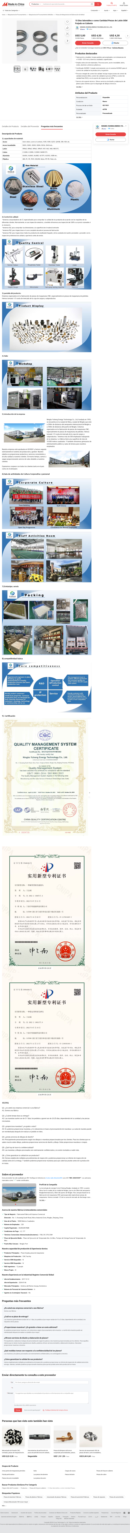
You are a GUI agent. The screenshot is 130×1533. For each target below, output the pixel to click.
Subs (35, 1471)
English (14, 1516)
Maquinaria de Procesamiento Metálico (41, 15)
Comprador (94, 10)
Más (3, 1506)
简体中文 (21, 1516)
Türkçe (124, 1516)
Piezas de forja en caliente (104, 1471)
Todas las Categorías (11, 10)
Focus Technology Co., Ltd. (61, 1522)
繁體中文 (29, 1516)
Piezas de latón (70, 1474)
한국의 (90, 1516)
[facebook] (124, 1512)
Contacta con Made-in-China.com (58, 1512)
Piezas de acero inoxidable (10, 1478)
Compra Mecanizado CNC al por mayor (16, 1502)
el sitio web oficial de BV (53, 1178)
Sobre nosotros (4, 1512)
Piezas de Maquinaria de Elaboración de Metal (70, 15)
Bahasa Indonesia (69, 1518)
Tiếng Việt (59, 1518)
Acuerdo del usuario (26, 1512)
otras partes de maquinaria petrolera (13, 1471)
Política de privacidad (40, 1512)
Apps (114, 10)
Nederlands (104, 1516)
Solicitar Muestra (118, 48)
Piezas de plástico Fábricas (33, 1497)
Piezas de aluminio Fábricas (12, 1497)
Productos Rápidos (75, 1512)
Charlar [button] (116, 43)
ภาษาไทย (117, 1516)
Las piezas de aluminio (41, 1474)
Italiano (73, 1516)
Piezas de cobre (101, 1474)
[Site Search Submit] (98, 4)
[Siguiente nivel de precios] (127, 36)
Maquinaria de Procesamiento (17, 15)
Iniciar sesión (124, 5)
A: (12, 1388)
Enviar (18, 1410)
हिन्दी (111, 1516)
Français (43, 1516)
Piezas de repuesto (99, 1497)
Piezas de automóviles (116, 1497)
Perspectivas (104, 1512)
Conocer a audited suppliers (91, 1512)
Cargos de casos (70, 1471)
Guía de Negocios (116, 1512)
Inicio (3, 15)
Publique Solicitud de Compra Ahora (55, 1410)
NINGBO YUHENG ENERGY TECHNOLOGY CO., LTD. (96, 27)
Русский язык (82, 1516)
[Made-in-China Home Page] (13, 4)
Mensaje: (10, 1393)
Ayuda (106, 10)
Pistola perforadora (8, 1474)
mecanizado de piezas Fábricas (56, 1497)
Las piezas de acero (40, 1478)
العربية (96, 1516)
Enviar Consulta (88, 43)
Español (50, 1516)
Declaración (14, 1512)
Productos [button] (35, 4)
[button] (92, 4)
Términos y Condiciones (72, 1526)
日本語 (36, 1516)
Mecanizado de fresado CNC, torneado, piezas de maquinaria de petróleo (13, 1452)
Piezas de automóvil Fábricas (80, 1497)
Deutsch (58, 1516)
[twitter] (129, 1512)
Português (65, 1516)
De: (12, 1382)
